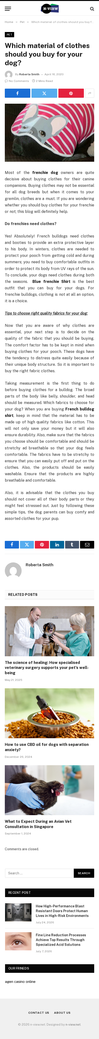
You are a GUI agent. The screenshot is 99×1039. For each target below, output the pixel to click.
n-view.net (73, 1024)
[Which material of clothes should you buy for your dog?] (49, 133)
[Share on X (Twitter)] (44, 93)
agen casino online (20, 982)
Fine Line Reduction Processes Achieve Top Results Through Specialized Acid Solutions (61, 940)
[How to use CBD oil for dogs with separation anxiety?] (49, 713)
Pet (9, 34)
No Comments (19, 81)
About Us (62, 1012)
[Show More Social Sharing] (89, 93)
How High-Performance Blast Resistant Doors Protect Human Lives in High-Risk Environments (62, 911)
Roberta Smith (29, 74)
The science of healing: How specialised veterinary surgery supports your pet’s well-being (47, 667)
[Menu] (8, 8)
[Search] (91, 8)
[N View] (49, 8)
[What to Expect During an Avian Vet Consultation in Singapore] (49, 790)
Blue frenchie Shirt (51, 281)
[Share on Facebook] (17, 93)
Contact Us (38, 1012)
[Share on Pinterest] (71, 93)
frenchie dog (45, 172)
